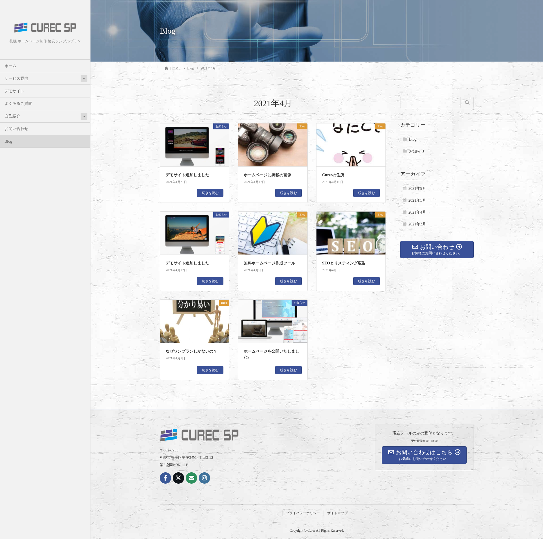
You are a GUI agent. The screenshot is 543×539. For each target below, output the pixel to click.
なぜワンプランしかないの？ (191, 351)
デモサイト (14, 91)
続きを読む (210, 193)
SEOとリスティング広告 (344, 263)
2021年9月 (417, 188)
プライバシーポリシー (303, 513)
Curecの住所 (333, 175)
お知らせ (417, 151)
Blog (8, 141)
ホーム (10, 66)
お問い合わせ (16, 129)
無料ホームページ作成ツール (269, 263)
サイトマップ (337, 513)
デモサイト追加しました (187, 175)
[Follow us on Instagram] (204, 478)
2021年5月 (417, 200)
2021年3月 (417, 224)
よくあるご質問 (18, 103)
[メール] (191, 478)
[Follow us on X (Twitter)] (178, 478)
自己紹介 (12, 116)
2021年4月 (417, 212)
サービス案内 (16, 78)
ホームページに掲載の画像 (267, 175)
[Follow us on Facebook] (165, 478)
